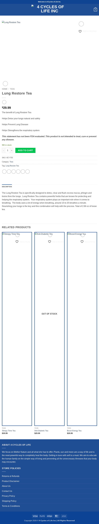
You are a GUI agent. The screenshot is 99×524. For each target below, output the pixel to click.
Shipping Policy (9, 501)
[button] (3, 10)
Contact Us (7, 491)
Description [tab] (7, 186)
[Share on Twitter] (13, 171)
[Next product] (4, 102)
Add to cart (25, 150)
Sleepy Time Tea (8, 431)
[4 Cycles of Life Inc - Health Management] (49, 10)
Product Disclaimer (10, 481)
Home (4, 89)
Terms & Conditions (11, 506)
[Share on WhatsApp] (4, 171)
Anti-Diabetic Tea (41, 431)
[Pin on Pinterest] (23, 171)
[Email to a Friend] (18, 171)
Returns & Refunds (10, 476)
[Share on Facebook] (9, 171)
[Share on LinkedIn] (27, 171)
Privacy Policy (8, 496)
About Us (6, 486)
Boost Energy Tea (74, 431)
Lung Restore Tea (12, 166)
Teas (12, 89)
